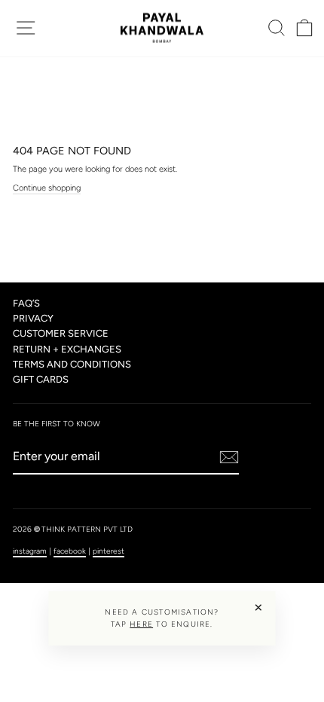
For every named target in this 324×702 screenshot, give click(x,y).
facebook (69, 551)
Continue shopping (47, 188)
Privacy (33, 318)
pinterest (108, 551)
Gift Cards (41, 379)
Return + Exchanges (67, 349)
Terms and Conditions (72, 364)
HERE (141, 624)
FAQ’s (26, 303)
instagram (30, 551)
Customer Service (61, 333)
